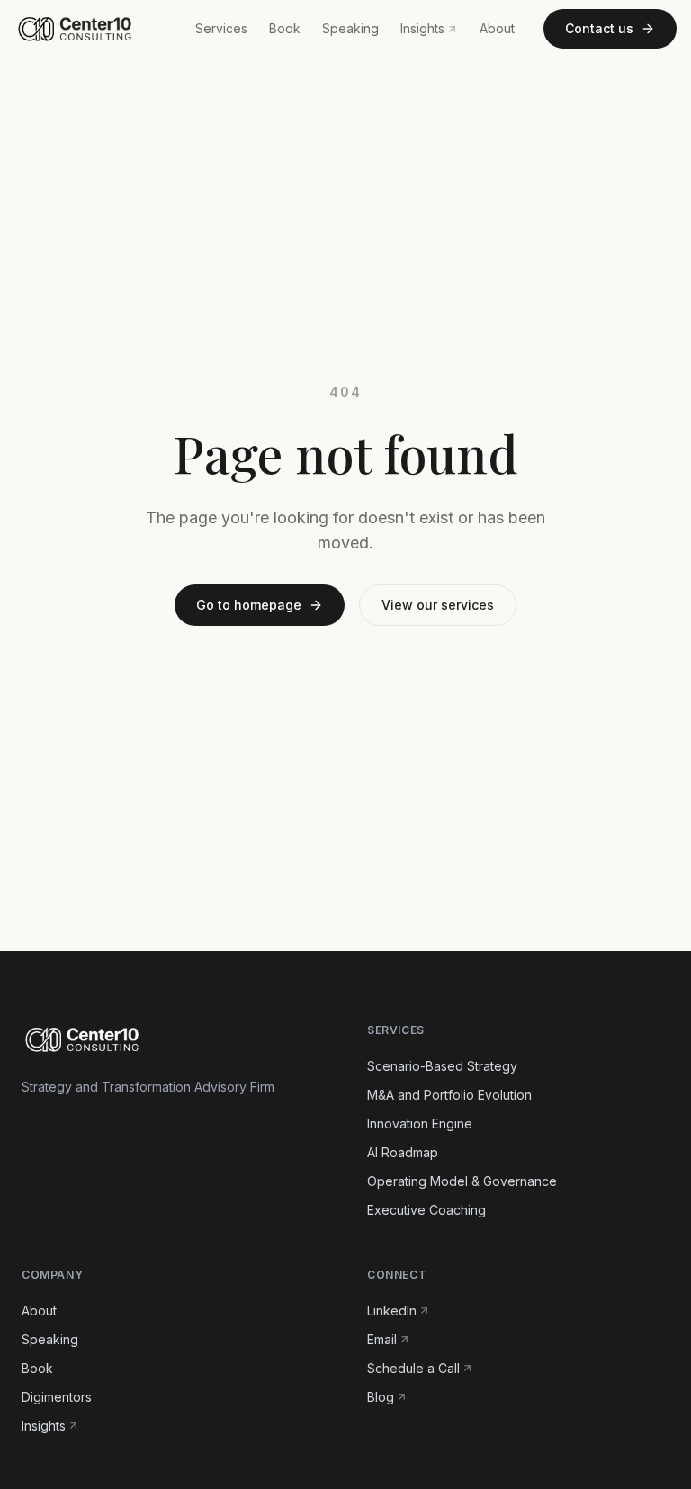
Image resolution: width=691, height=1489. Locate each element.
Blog (380, 1396)
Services (221, 28)
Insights (422, 28)
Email (382, 1339)
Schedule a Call (413, 1368)
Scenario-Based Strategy (442, 1066)
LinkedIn (392, 1310)
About (497, 28)
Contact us (599, 28)
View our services (437, 604)
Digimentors (57, 1396)
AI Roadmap (402, 1152)
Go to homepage (248, 604)
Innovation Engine (419, 1123)
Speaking (350, 28)
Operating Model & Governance (462, 1181)
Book (285, 28)
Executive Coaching (426, 1209)
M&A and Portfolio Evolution (449, 1094)
